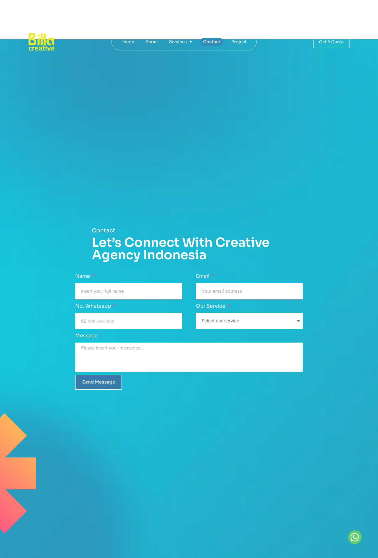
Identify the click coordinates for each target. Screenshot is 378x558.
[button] (355, 537)
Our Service (211, 306)
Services (178, 41)
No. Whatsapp (93, 306)
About (151, 41)
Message (86, 336)
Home (127, 41)
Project (239, 41)
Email (203, 276)
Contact (211, 41)
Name (83, 276)
